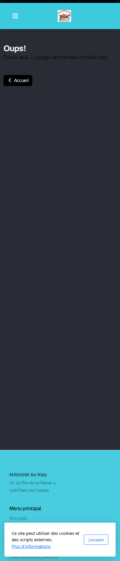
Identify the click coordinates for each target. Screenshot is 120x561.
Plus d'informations (31, 546)
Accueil (21, 80)
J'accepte (96, 539)
